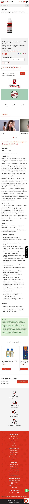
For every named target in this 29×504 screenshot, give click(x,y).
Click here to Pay (26, 253)
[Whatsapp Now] (27, 490)
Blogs (14, 443)
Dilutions (15, 12)
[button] (13, 137)
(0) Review (18, 51)
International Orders (14, 457)
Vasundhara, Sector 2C (14, 473)
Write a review (22, 382)
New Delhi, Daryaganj (14, 475)
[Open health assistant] (26, 501)
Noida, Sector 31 (14, 464)
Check (22, 73)
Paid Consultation (14, 455)
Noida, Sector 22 (14, 469)
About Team (14, 437)
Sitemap (14, 445)
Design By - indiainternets (14, 502)
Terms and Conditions (12, 496)
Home (2, 12)
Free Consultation (14, 453)
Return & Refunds (21, 496)
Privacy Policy (4, 496)
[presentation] (2, 359)
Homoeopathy (8, 12)
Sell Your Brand (13, 450)
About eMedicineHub (14, 439)
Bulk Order (14, 459)
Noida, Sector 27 (14, 467)
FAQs (26, 496)
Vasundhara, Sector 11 (14, 471)
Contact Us (14, 441)
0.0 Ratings (12, 51)
